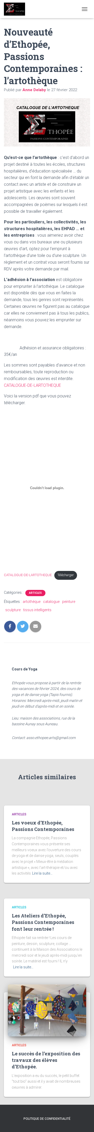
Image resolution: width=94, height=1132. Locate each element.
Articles (35, 592)
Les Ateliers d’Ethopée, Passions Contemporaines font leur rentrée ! (43, 922)
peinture (68, 602)
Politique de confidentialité (47, 1119)
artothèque (31, 602)
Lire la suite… (42, 873)
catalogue (51, 602)
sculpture (13, 610)
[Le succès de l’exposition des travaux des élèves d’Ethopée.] (47, 1010)
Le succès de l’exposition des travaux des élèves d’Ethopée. (46, 1060)
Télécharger (65, 575)
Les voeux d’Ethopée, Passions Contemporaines (43, 826)
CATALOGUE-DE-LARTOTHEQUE (32, 385)
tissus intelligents (37, 610)
